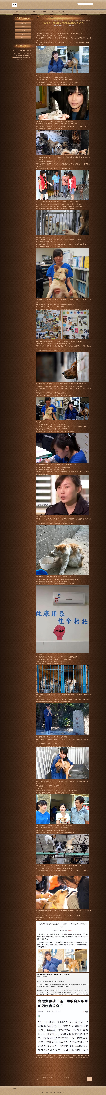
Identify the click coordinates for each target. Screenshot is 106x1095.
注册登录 (52, 12)
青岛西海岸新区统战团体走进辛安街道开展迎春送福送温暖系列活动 (56, 1077)
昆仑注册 (56, 20)
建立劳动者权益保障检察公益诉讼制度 (50, 1080)
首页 (17, 12)
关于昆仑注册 (25, 12)
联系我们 (61, 12)
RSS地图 (58, 1092)
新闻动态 (43, 12)
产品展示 (34, 12)
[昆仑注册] (14, 6)
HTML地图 (62, 1092)
